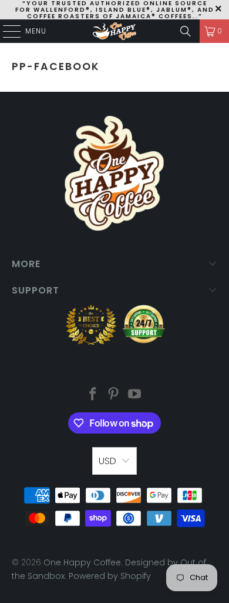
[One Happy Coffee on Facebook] (93, 395)
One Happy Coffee (82, 562)
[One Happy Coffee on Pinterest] (114, 395)
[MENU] (6, 31)
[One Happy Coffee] (115, 31)
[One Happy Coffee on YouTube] (135, 395)
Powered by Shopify (110, 576)
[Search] (185, 31)
